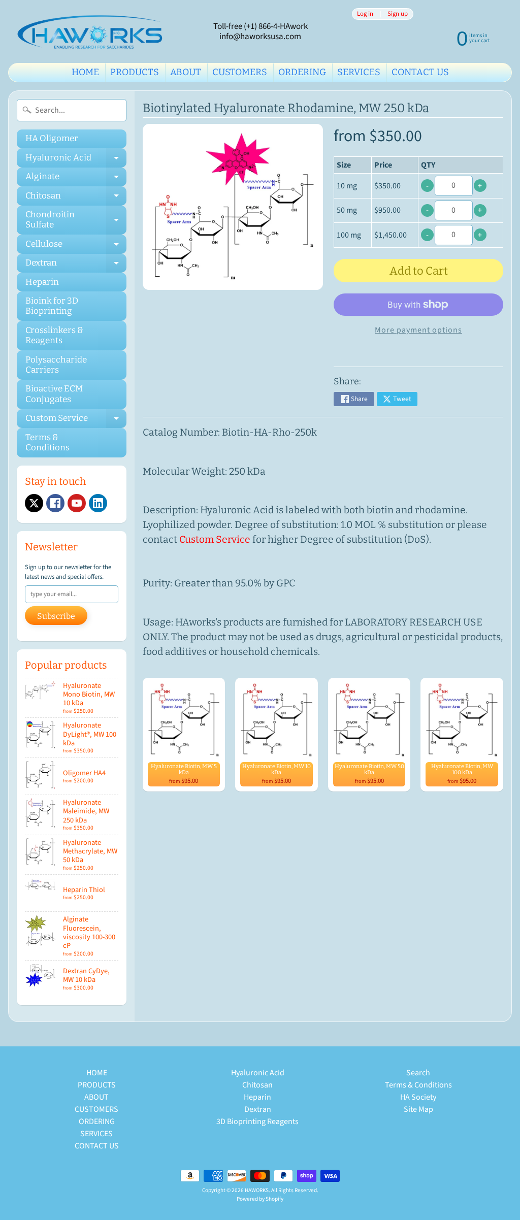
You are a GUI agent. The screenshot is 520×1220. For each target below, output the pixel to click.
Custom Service (75, 420)
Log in (365, 14)
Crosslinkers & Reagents (54, 335)
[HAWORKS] (92, 31)
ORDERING (302, 72)
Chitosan (75, 197)
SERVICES (358, 72)
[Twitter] (34, 503)
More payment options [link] (418, 330)
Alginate (75, 178)
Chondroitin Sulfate (75, 220)
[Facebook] (55, 503)
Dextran (75, 265)
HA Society (418, 1097)
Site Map (418, 1109)
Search (418, 1072)
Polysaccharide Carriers (56, 364)
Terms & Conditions (47, 442)
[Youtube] (77, 503)
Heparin (42, 282)
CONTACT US (420, 72)
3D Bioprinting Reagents (257, 1121)
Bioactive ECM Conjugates (54, 393)
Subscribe (56, 616)
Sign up (397, 14)
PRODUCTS (134, 72)
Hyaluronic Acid (75, 159)
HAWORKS (257, 1190)
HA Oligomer (51, 138)
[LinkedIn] (98, 503)
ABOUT (185, 72)
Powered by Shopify (260, 1199)
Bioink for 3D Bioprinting (51, 305)
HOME (85, 72)
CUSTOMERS (239, 72)
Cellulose (75, 246)
